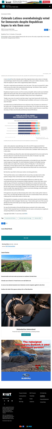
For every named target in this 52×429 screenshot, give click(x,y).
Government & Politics (6, 14)
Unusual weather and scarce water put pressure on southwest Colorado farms (19, 276)
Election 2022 (38, 218)
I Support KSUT (26, 334)
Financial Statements (44, 399)
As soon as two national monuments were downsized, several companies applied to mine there (23, 285)
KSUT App (21, 401)
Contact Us (32, 401)
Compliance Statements (42, 396)
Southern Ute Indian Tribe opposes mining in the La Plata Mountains (17, 289)
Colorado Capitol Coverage (25, 218)
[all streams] (50, 6)
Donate (47, 2)
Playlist (20, 398)
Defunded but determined (26, 329)
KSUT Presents (33, 393)
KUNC (25, 213)
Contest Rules (43, 402)
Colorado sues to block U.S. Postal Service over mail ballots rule (16, 280)
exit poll (9, 79)
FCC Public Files (43, 393)
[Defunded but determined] (26, 310)
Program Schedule (23, 393)
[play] (3, 6)
